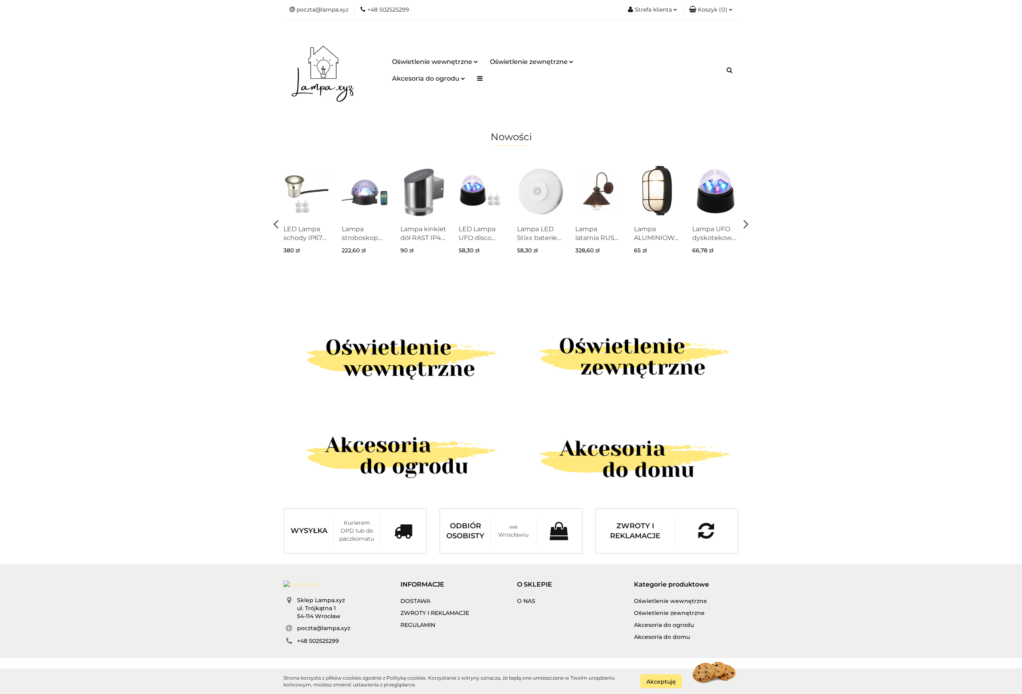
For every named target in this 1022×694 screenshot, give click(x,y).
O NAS (526, 601)
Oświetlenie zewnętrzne (529, 61)
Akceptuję (661, 681)
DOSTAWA (415, 601)
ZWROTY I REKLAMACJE (434, 613)
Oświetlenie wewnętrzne (433, 61)
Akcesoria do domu (662, 636)
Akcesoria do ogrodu (426, 78)
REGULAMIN (417, 625)
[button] (711, 10)
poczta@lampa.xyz (323, 628)
